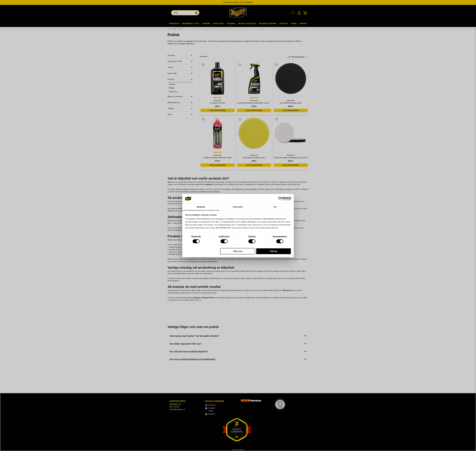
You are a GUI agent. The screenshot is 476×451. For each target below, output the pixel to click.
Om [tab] (275, 207)
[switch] (224, 241)
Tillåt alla (273, 251)
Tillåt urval (237, 251)
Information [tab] (238, 207)
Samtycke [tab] (201, 207)
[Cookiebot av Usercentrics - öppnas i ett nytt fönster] (280, 198)
